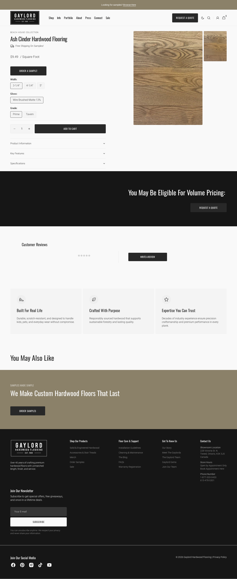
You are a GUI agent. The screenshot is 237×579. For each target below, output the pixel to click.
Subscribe (38, 522)
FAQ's (121, 462)
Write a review (147, 257)
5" (42, 86)
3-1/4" (17, 86)
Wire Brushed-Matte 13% (27, 100)
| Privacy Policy (219, 557)
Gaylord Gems (169, 462)
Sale (72, 467)
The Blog (123, 457)
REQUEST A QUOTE (208, 207)
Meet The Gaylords (171, 452)
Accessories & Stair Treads (83, 452)
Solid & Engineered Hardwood (84, 448)
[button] (209, 18)
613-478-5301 (207, 480)
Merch (73, 457)
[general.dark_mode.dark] (203, 17)
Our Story (167, 448)
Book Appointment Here (212, 468)
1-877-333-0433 (208, 477)
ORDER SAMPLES (27, 411)
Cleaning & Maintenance (131, 452)
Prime (17, 115)
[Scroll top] (233, 575)
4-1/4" (31, 86)
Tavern (31, 115)
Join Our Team (169, 467)
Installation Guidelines (130, 448)
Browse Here (129, 5)
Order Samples (77, 462)
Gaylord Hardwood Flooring (197, 557)
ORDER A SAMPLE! (28, 71)
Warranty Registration (130, 467)
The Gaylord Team (171, 457)
